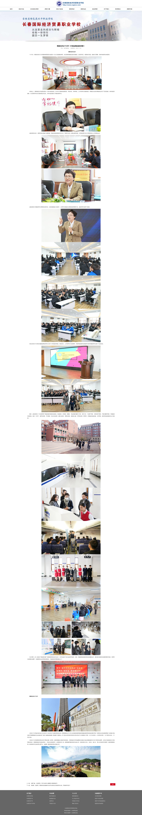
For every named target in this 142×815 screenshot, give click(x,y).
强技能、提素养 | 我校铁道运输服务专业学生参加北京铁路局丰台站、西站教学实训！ (51, 785)
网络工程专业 (75, 804)
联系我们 (118, 9)
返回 (113, 784)
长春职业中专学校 (31, 804)
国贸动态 (83, 9)
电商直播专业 (75, 796)
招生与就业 (59, 9)
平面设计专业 (52, 804)
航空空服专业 (52, 796)
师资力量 (47, 9)
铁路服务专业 (52, 799)
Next (112, 26)
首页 (11, 9)
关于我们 (106, 9)
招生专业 (21, 9)
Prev (30, 26)
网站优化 (66, 813)
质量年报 (129, 9)
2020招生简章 (98, 796)
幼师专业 (51, 801)
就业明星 (95, 9)
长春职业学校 (30, 796)
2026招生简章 (34, 9)
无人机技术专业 (75, 799)
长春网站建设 (75, 811)
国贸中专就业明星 (99, 799)
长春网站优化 (75, 813)
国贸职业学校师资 (99, 804)
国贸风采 (71, 9)
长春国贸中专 (30, 799)
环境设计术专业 (75, 801)
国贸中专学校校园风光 (100, 801)
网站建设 (66, 811)
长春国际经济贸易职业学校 (71, 809)
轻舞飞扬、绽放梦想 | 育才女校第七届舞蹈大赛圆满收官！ (44, 783)
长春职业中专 (30, 801)
